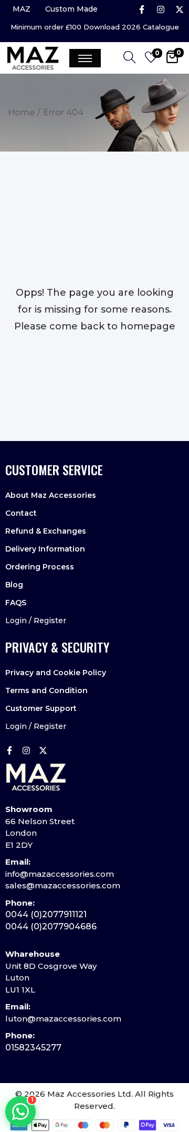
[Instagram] (160, 9)
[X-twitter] (179, 9)
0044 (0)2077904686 (51, 926)
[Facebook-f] (142, 9)
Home (21, 112)
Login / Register (35, 620)
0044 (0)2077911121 (46, 914)
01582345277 (33, 1048)
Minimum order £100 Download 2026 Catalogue (94, 27)
